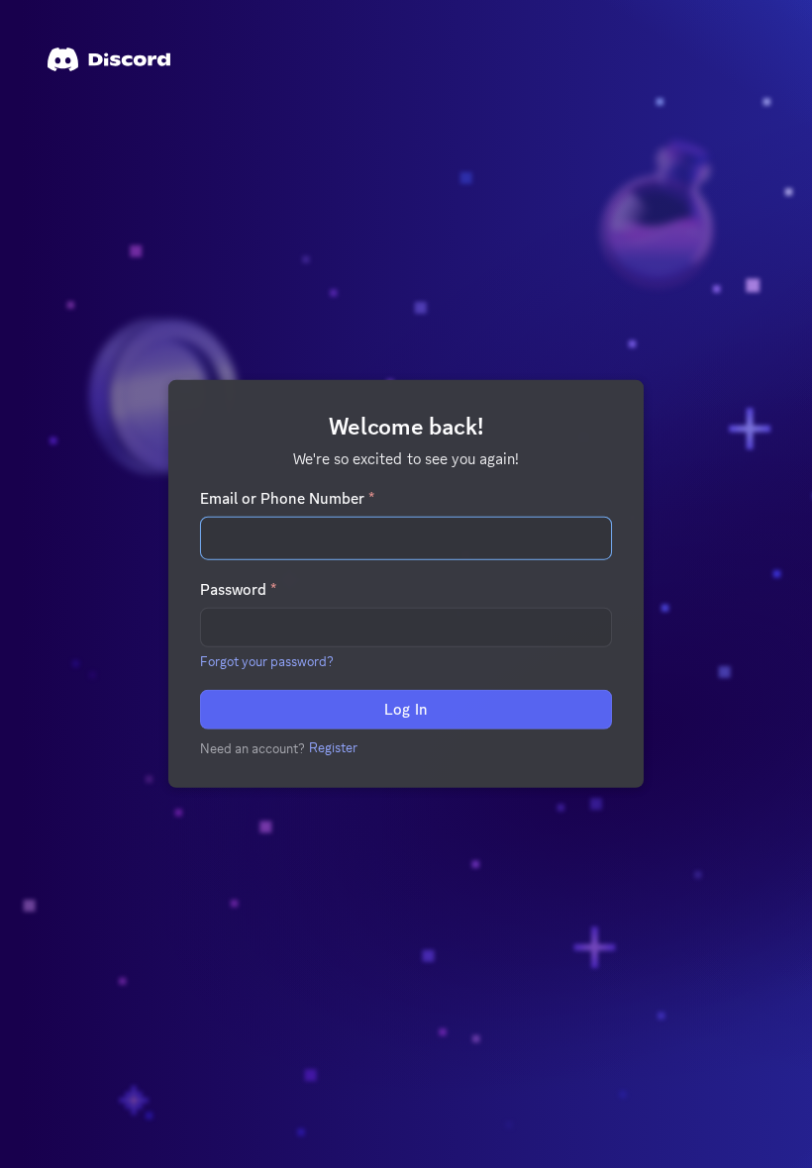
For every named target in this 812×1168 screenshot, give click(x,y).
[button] (267, 661)
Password (238, 590)
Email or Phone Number (287, 499)
